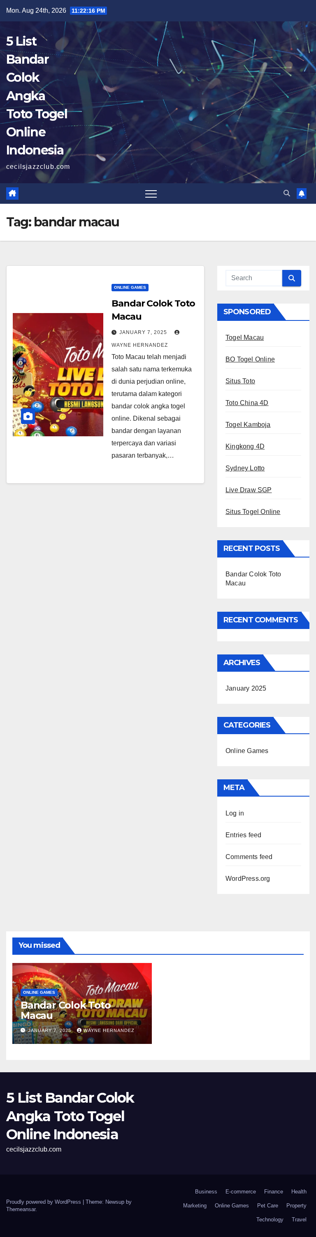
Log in (234, 813)
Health (299, 1192)
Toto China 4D (247, 402)
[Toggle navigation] (151, 193)
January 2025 (245, 688)
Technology (269, 1219)
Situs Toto (240, 381)
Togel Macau (244, 337)
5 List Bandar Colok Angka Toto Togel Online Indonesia (36, 96)
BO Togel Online (250, 359)
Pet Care (267, 1205)
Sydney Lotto (245, 468)
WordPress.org (247, 878)
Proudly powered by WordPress (44, 1202)
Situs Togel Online (253, 511)
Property (296, 1205)
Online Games (130, 287)
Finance (273, 1192)
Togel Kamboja (248, 424)
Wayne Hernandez (109, 1030)
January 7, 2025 (144, 332)
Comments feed (249, 856)
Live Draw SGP (248, 489)
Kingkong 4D (245, 446)
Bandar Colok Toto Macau (66, 1010)
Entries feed (243, 835)
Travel (299, 1219)
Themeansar (20, 1209)
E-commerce (240, 1192)
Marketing (195, 1205)
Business (206, 1192)
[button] (286, 193)
